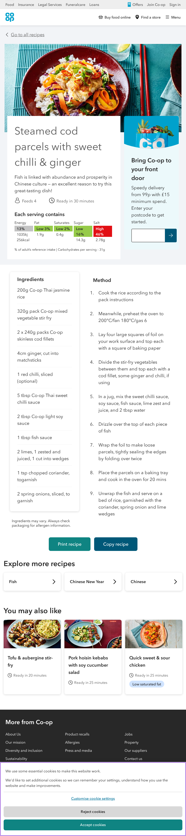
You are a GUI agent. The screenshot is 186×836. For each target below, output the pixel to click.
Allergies (72, 742)
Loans (94, 4)
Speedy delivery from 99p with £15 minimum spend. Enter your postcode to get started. (150, 204)
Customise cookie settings (93, 798)
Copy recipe (115, 544)
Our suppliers (136, 750)
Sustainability (16, 758)
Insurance (26, 4)
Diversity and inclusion (23, 750)
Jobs (128, 734)
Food (9, 4)
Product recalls (77, 734)
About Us (13, 734)
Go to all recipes (27, 34)
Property (132, 742)
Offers (137, 4)
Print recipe (69, 544)
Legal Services (50, 4)
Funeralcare (75, 4)
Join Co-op (156, 4)
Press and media (78, 750)
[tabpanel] (44, 401)
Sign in (175, 4)
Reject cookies (93, 811)
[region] (93, 799)
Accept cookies (93, 824)
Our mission (15, 742)
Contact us (133, 758)
